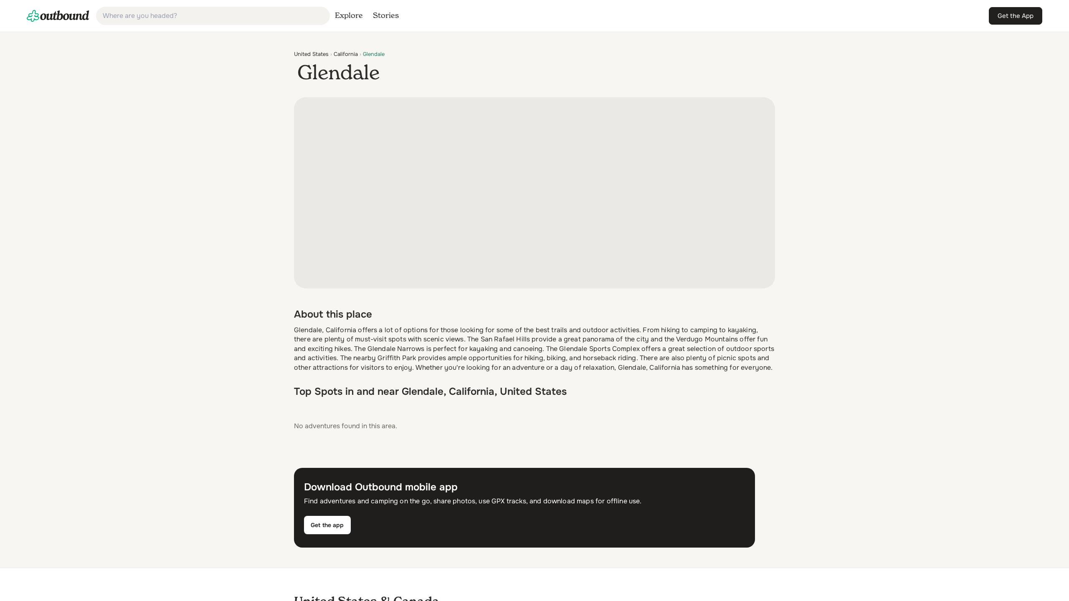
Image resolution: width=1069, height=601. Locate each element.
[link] (58, 16)
